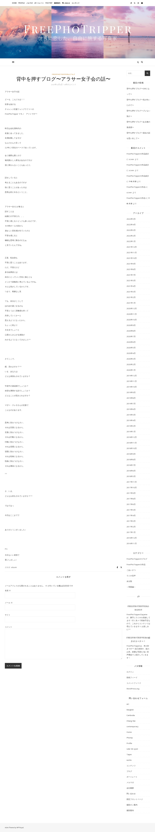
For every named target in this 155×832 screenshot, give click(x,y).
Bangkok (130, 709)
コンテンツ (76, 3)
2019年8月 (131, 398)
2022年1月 (131, 241)
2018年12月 (132, 437)
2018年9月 (131, 454)
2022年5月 (131, 219)
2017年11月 (132, 482)
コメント (8, 627)
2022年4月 (131, 224)
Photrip (49, 3)
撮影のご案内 (132, 805)
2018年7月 (131, 465)
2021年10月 (132, 258)
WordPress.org (133, 688)
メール (9, 602)
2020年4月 (131, 353)
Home (14, 3)
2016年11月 (132, 543)
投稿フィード (132, 677)
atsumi (14, 567)
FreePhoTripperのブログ (63, 74)
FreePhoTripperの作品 (136, 187)
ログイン (130, 672)
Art (128, 704)
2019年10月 (132, 387)
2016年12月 (132, 538)
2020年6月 (131, 342)
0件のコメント (70, 84)
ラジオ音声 (131, 575)
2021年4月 (131, 286)
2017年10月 (132, 487)
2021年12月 (132, 247)
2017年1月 (131, 532)
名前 (8, 590)
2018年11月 (132, 442)
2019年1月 (131, 431)
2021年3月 (131, 291)
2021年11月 (132, 252)
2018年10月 (132, 448)
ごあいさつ (131, 570)
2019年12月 (132, 375)
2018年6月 (131, 470)
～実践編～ (131, 587)
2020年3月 (131, 359)
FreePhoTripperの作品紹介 (138, 154)
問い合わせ (66, 3)
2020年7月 (131, 336)
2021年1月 (131, 303)
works (129, 760)
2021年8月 (131, 269)
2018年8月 (131, 459)
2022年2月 (131, 235)
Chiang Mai (131, 721)
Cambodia (131, 715)
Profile (21, 3)
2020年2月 (131, 364)
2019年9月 (131, 392)
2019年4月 (131, 420)
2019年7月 (131, 403)
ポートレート (39, 3)
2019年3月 (131, 426)
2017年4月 (131, 515)
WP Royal (20, 827)
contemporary (132, 726)
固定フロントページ (135, 799)
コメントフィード (134, 683)
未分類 (129, 581)
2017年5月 (131, 510)
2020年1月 (131, 370)
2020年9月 (131, 325)
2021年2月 (131, 297)
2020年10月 (132, 319)
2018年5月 (131, 476)
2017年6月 (131, 504)
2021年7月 (131, 275)
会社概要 (130, 788)
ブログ (129, 771)
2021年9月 (131, 263)
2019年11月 (132, 381)
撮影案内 (57, 3)
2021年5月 (131, 280)
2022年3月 (131, 230)
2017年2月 (131, 526)
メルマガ (29, 3)
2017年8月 (131, 498)
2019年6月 (131, 409)
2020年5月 (131, 347)
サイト (7, 615)
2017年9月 (131, 493)
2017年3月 (131, 521)
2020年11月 (132, 314)
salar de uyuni (132, 749)
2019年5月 (131, 415)
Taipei (129, 754)
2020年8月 (131, 331)
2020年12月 (132, 308)
